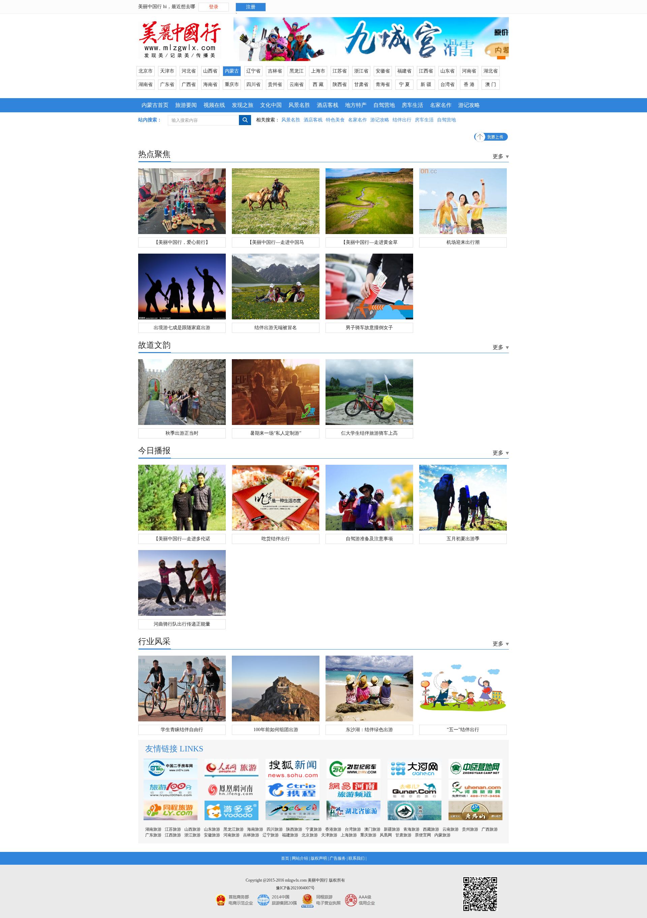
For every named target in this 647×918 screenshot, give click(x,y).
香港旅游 (333, 829)
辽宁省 (253, 71)
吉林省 (275, 71)
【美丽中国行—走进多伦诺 (182, 538)
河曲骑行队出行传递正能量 (182, 624)
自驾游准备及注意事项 (369, 538)
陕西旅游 (294, 829)
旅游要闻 (186, 105)
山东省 (447, 71)
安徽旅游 (212, 835)
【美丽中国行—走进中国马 (275, 242)
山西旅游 (192, 829)
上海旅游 (349, 835)
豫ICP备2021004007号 (295, 888)
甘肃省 (361, 84)
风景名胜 (299, 105)
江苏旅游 (173, 829)
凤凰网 (386, 835)
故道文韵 (154, 345)
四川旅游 (275, 829)
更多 (498, 156)
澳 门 (490, 84)
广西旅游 (490, 829)
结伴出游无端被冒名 (275, 327)
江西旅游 (173, 835)
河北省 (189, 71)
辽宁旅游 (271, 835)
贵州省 (275, 84)
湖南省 (145, 84)
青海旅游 (411, 829)
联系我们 (356, 858)
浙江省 (361, 71)
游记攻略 (469, 105)
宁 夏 (404, 84)
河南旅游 (231, 835)
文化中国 (271, 105)
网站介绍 (300, 858)
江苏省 (340, 71)
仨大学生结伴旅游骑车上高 (369, 433)
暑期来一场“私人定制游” (275, 433)
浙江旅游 (192, 835)
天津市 (167, 71)
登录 (213, 6)
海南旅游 (255, 829)
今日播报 (154, 450)
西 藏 (318, 84)
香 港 (469, 84)
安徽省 (383, 71)
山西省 (210, 71)
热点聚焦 (154, 154)
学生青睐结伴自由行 (182, 729)
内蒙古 (232, 71)
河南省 (469, 71)
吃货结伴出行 (275, 538)
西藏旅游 (431, 829)
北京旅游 (310, 835)
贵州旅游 (470, 829)
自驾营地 (384, 105)
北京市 (145, 71)
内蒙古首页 (155, 105)
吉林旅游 (251, 835)
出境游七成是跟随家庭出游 (182, 327)
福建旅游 (290, 835)
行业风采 (154, 641)
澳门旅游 (372, 829)
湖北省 (491, 71)
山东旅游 (212, 829)
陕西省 (340, 84)
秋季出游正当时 (181, 433)
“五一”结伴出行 (463, 729)
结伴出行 (402, 119)
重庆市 (232, 84)
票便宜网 (423, 835)
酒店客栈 (327, 105)
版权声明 (319, 858)
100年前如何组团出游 (275, 729)
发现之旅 (242, 105)
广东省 (167, 84)
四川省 (253, 84)
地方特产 (356, 105)
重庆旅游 (368, 835)
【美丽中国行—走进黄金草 (369, 242)
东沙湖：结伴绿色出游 (369, 729)
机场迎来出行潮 (463, 242)
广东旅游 (153, 835)
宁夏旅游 (314, 829)
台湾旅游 (353, 829)
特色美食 (335, 119)
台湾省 (447, 84)
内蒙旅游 (442, 835)
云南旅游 (450, 829)
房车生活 (412, 105)
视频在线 (214, 105)
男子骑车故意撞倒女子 (369, 327)
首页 (285, 858)
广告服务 (338, 858)
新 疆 (426, 84)
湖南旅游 (153, 829)
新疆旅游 (392, 829)
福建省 (404, 71)
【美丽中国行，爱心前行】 (182, 242)
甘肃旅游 (403, 835)
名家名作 (441, 105)
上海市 (318, 71)
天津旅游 (329, 835)
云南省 (296, 84)
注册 (250, 6)
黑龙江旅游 (233, 829)
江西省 (426, 71)
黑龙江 (296, 71)
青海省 (383, 84)
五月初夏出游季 (463, 538)
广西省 (189, 84)
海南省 (210, 84)
